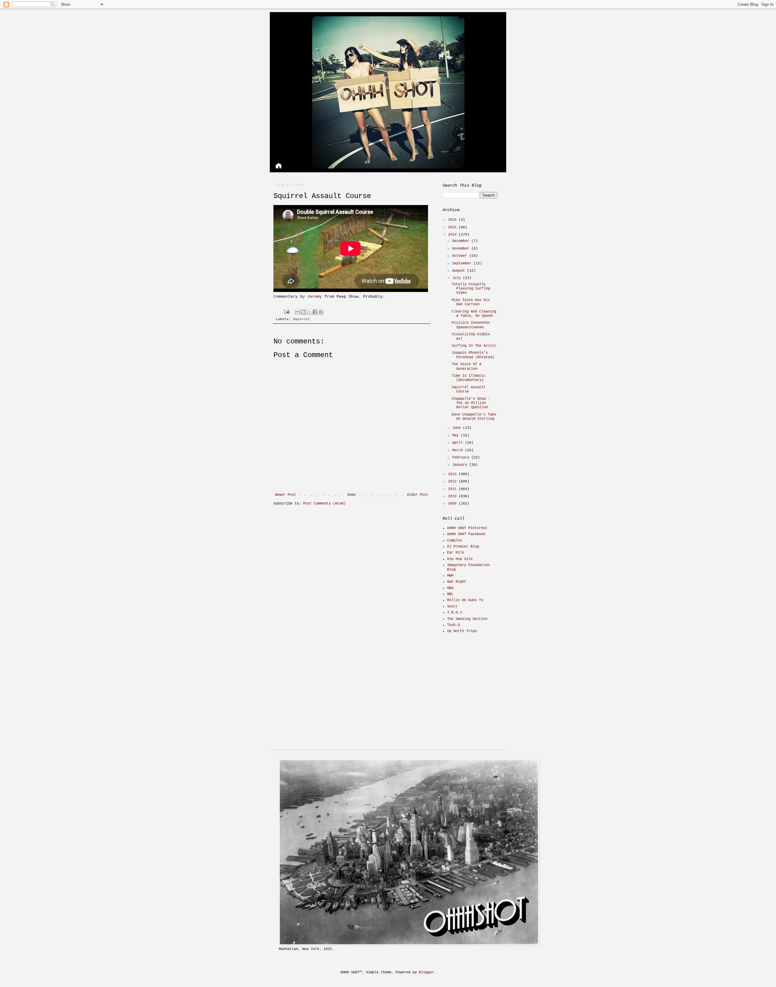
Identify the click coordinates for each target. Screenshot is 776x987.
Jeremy (314, 296)
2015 (453, 227)
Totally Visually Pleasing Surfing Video (471, 288)
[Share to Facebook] (315, 312)
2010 (453, 496)
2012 (453, 481)
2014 (453, 235)
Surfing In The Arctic (474, 346)
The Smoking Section (467, 619)
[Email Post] (287, 312)
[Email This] (298, 312)
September (462, 263)
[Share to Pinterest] (321, 312)
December (461, 241)
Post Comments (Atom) (324, 504)
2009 (453, 504)
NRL (450, 594)
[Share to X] (309, 312)
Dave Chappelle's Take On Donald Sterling (474, 416)
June (457, 428)
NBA (450, 588)
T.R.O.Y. (455, 613)
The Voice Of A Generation (466, 366)
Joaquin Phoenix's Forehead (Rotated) (473, 355)
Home (351, 495)
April (458, 443)
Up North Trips (462, 631)
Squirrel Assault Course (469, 389)
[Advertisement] (480, 681)
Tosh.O (453, 625)
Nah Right (456, 582)
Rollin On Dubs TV (465, 600)
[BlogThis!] (303, 312)
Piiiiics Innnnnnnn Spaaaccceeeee (471, 325)
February (461, 457)
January (460, 465)
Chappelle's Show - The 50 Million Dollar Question (471, 403)
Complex (454, 540)
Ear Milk (455, 553)
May (456, 435)
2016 (453, 220)
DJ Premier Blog (463, 547)
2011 (453, 489)
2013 (453, 474)
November (461, 249)
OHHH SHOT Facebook (466, 534)
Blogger (426, 972)
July (457, 278)
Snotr (452, 606)
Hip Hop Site (460, 559)
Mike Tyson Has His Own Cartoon (471, 302)
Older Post (417, 495)
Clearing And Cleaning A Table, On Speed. (474, 314)
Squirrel (301, 319)
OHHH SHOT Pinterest (467, 528)
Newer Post (285, 495)
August (459, 271)
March (458, 450)
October (460, 256)
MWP (450, 576)
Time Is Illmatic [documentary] (469, 378)
